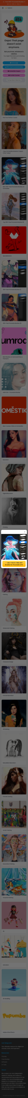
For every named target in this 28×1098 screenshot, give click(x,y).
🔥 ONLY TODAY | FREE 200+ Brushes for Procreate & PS (14, 564)
